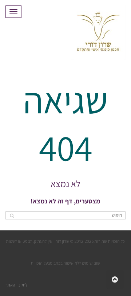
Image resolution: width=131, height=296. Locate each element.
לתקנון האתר (16, 285)
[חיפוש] (11, 215)
